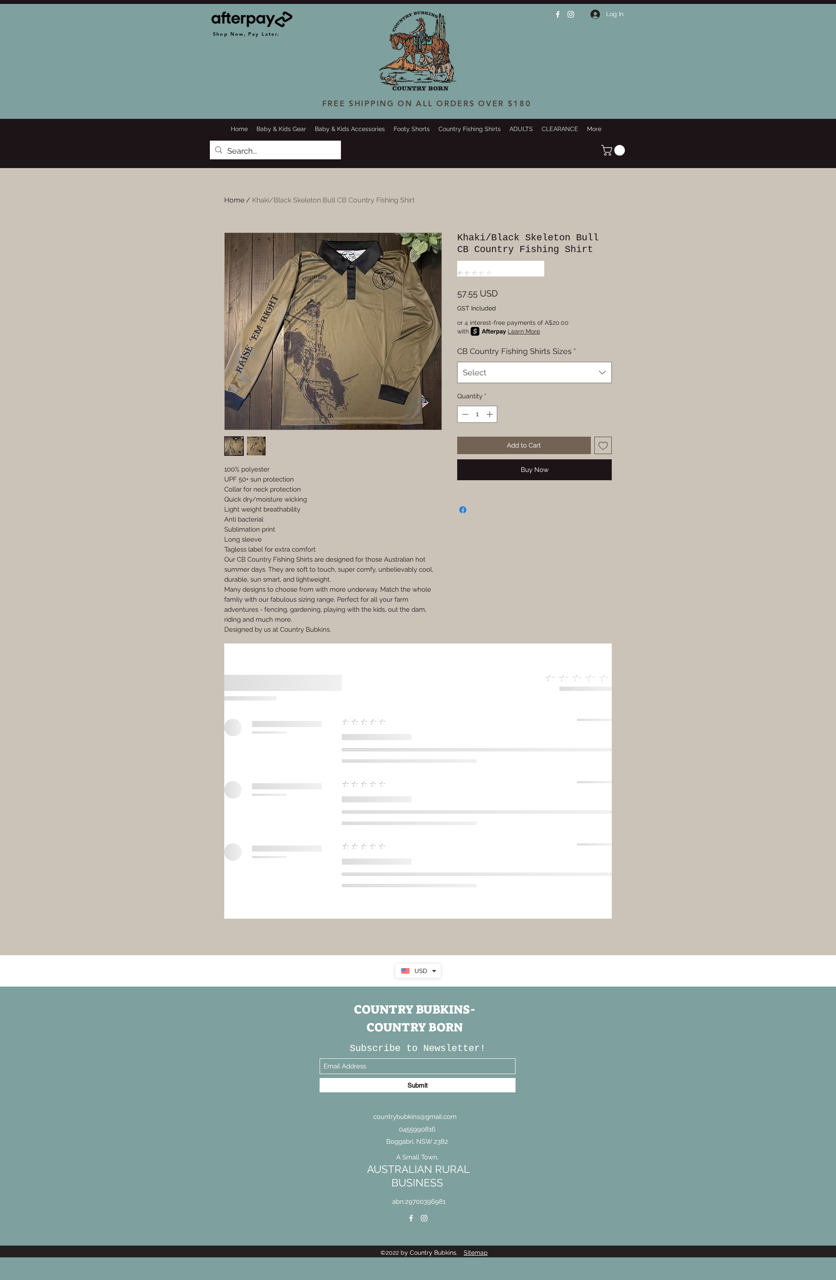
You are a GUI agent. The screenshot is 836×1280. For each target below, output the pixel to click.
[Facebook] (557, 14)
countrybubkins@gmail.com (415, 1253)
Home (234, 200)
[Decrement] (464, 415)
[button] (614, 150)
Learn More (524, 331)
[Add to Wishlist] (603, 446)
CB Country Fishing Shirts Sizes (516, 351)
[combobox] (534, 373)
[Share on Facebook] (463, 510)
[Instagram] (570, 14)
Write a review (611, 998)
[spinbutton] (477, 415)
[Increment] (490, 415)
